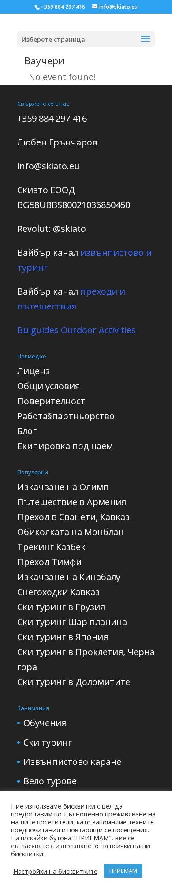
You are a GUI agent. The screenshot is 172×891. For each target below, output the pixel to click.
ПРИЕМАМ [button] (123, 871)
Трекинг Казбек (51, 547)
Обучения (44, 723)
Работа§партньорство (66, 416)
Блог (27, 431)
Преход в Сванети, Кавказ (73, 517)
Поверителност (51, 401)
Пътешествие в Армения (71, 502)
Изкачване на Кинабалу (68, 577)
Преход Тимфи (49, 562)
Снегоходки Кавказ (58, 592)
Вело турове (50, 781)
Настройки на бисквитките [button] (55, 871)
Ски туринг (47, 742)
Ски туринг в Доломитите (73, 682)
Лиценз (33, 371)
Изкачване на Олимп (63, 487)
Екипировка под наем (65, 446)
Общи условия (48, 386)
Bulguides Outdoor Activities (76, 330)
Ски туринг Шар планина (72, 622)
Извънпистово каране (72, 762)
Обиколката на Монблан (70, 532)
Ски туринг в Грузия (61, 607)
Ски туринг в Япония (62, 637)
